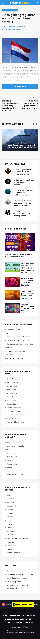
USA (8, 495)
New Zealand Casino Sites (17, 538)
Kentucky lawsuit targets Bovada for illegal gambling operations (22, 192)
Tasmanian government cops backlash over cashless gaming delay (22, 171)
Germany (10, 513)
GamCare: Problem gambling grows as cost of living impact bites (30, 104)
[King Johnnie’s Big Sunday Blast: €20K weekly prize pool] (20, 242)
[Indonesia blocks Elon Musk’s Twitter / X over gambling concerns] (8, 212)
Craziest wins (12, 571)
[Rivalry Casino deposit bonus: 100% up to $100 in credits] (12, 282)
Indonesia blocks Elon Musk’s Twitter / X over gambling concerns (21, 213)
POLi (8, 471)
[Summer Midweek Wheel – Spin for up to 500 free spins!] (12, 308)
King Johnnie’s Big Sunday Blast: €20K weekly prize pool (19, 255)
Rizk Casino (11, 389)
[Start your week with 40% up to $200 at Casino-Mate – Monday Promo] (12, 267)
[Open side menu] (3, 3)
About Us (29, 622)
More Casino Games (15, 358)
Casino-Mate (12, 404)
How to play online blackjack (18, 337)
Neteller (10, 460)
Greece (10, 517)
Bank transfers (13, 464)
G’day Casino (12, 382)
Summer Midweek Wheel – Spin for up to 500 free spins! (27, 307)
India (9, 520)
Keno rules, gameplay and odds (20, 344)
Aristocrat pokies (14, 581)
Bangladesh (11, 506)
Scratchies (11, 355)
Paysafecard (12, 457)
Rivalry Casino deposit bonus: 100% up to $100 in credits (27, 281)
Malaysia (10, 535)
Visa (8, 449)
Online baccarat (13, 329)
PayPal (9, 467)
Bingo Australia (13, 418)
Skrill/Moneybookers (15, 475)
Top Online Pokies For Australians (20, 574)
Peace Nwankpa (10, 27)
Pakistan (10, 542)
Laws (9, 622)
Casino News (29, 616)
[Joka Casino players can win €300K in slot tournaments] (12, 295)
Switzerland (11, 545)
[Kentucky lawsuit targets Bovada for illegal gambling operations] (8, 191)
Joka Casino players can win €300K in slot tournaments (27, 294)
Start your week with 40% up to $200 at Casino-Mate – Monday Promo (28, 267)
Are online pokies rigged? (17, 578)
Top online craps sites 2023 (18, 340)
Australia (10, 499)
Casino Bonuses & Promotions (18, 619)
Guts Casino (12, 386)
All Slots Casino (13, 393)
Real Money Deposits (15, 446)
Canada (10, 509)
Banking (10, 442)
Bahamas (11, 502)
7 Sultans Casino (13, 411)
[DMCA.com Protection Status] (36, 604)
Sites (5, 616)
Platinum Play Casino (15, 422)
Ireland (9, 524)
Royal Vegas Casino (15, 379)
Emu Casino (11, 400)
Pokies (9, 347)
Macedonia (11, 531)
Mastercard (11, 453)
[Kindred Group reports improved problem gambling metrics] (20, 140)
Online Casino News (10, 10)
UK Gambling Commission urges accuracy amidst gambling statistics (22, 203)
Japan (9, 527)
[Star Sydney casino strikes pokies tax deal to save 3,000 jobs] (8, 181)
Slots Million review (14, 407)
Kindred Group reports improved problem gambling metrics (20, 146)
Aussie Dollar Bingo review (17, 415)
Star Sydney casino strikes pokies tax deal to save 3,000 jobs (23, 182)
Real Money (15, 616)
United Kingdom (13, 553)
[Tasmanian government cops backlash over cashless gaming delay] (8, 171)
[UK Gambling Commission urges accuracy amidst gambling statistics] (8, 202)
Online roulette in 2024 (16, 351)
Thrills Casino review (15, 397)
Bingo (9, 333)
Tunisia (9, 549)
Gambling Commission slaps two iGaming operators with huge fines (10, 106)
